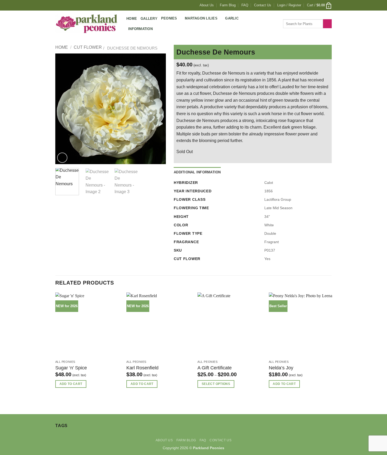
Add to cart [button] (70, 383)
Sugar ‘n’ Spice (71, 367)
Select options (216, 383)
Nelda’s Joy (281, 367)
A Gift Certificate (214, 367)
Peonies (169, 18)
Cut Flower (88, 47)
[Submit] (327, 23)
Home (131, 19)
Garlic (232, 18)
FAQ (244, 5)
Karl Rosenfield (142, 367)
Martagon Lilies (201, 18)
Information (140, 29)
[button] (289, 5)
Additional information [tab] (197, 172)
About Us (207, 5)
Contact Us (262, 5)
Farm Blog (228, 5)
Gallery (149, 19)
